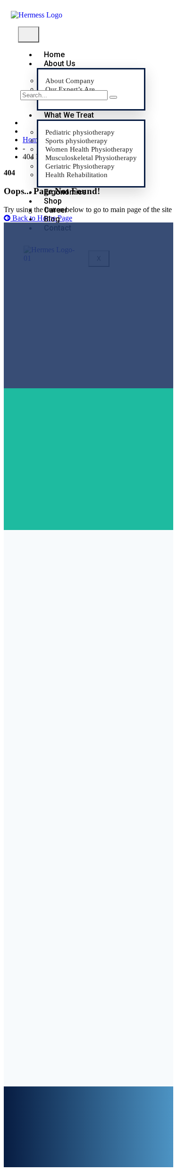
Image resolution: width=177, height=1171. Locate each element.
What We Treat (69, 115)
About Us (60, 63)
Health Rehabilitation (76, 175)
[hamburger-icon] (28, 34)
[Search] (113, 97)
